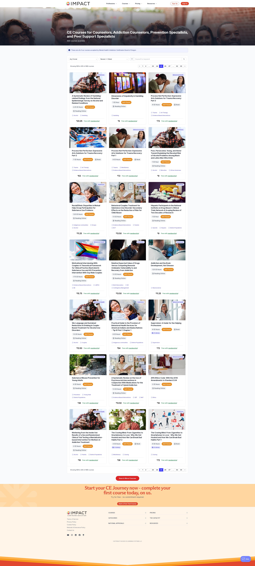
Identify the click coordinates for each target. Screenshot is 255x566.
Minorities (164, 170)
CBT (136, 397)
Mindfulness (125, 167)
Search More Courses (127, 478)
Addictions (101, 75)
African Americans (175, 170)
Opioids (155, 228)
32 (177, 66)
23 (153, 66)
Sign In (184, 3)
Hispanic (163, 228)
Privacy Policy (71, 522)
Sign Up (175, 3)
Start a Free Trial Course (127, 504)
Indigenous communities (81, 225)
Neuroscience (157, 288)
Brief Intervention (118, 285)
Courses (125, 3)
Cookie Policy (71, 525)
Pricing (137, 3)
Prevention (77, 394)
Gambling (84, 115)
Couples (84, 342)
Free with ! (92, 121)
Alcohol (76, 115)
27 (169, 66)
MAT (142, 397)
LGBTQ (97, 285)
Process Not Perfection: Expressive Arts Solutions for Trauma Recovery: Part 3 (166, 98)
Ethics (154, 397)
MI (75, 288)
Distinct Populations (176, 228)
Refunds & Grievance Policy (76, 527)
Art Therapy (164, 112)
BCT (115, 228)
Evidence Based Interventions (161, 115)
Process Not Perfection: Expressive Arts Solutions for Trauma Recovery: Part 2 (87, 153)
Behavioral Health (178, 75)
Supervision (156, 342)
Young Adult (87, 394)
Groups (94, 225)
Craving (126, 454)
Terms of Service (72, 519)
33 (181, 66)
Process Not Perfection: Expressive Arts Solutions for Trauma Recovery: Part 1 (126, 153)
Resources (151, 3)
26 (165, 66)
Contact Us (70, 530)
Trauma (155, 112)
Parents (137, 225)
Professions (110, 3)
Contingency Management (121, 288)
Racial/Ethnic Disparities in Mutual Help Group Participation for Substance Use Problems (86, 207)
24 (157, 66)
